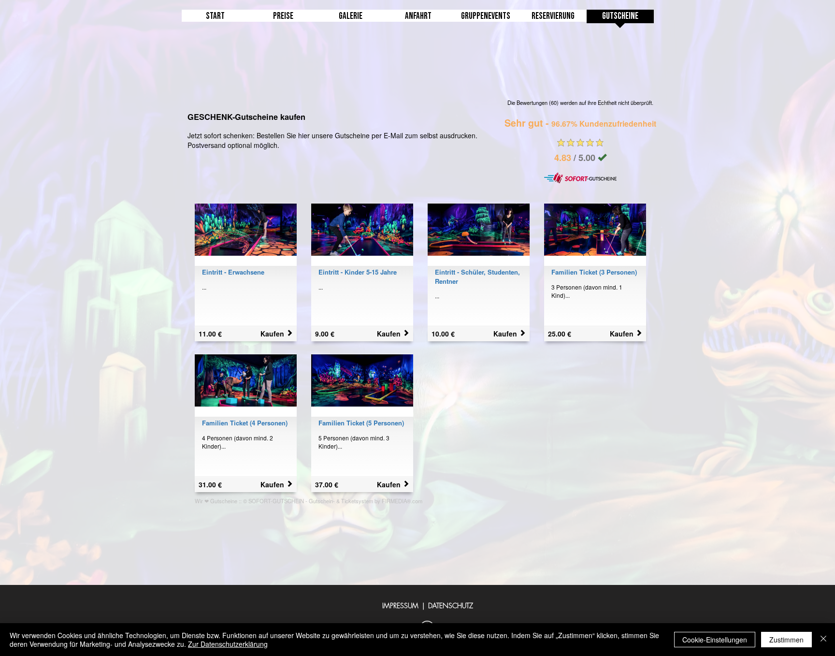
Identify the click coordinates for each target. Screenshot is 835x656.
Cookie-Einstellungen (714, 639)
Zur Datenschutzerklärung (228, 644)
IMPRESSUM (400, 605)
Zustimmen (786, 639)
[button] (485, 19)
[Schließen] (823, 639)
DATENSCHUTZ (450, 605)
